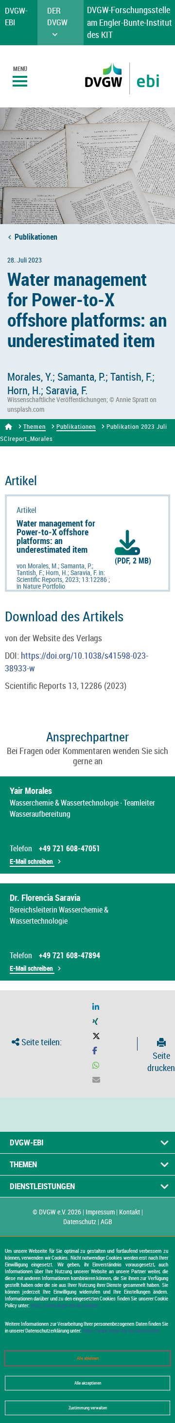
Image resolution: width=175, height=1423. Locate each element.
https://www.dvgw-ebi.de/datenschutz (121, 1330)
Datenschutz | (81, 1221)
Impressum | (102, 1211)
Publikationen (36, 236)
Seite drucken (161, 1061)
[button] (95, 1007)
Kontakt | (131, 1211)
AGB (106, 1221)
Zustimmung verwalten (88, 1408)
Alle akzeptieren (87, 1383)
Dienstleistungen (42, 1186)
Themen (34, 426)
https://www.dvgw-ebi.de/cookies (65, 1305)
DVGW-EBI (26, 1142)
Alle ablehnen (88, 1358)
